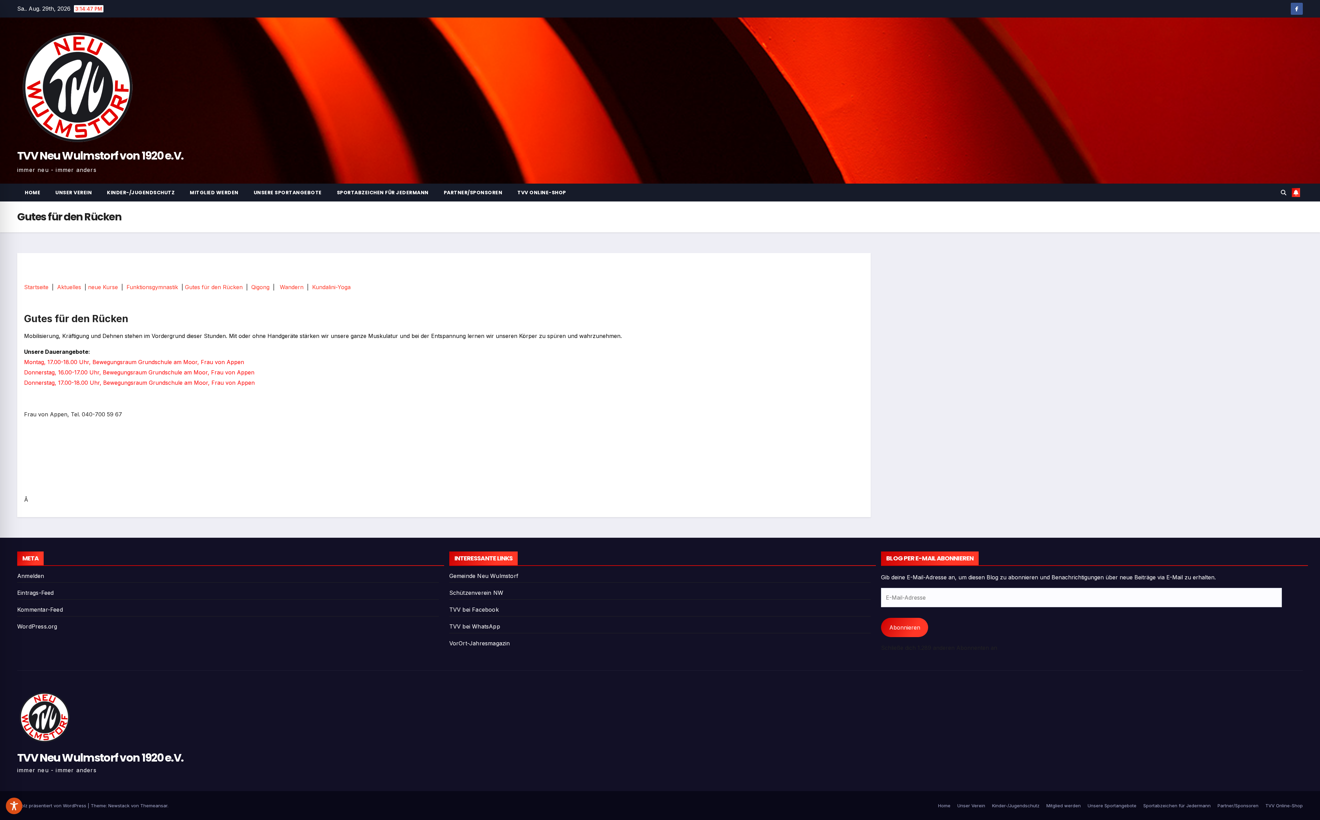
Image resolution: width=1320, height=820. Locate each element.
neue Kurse (103, 287)
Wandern (292, 287)
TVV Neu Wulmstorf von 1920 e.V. (100, 155)
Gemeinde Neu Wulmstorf (483, 575)
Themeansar (153, 805)
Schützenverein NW (476, 592)
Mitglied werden (214, 192)
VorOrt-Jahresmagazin (479, 643)
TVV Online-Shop (541, 192)
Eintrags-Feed (35, 592)
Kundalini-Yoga (331, 287)
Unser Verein (73, 192)
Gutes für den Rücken (214, 287)
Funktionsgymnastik (152, 287)
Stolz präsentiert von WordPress (52, 805)
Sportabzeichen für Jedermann (383, 192)
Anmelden (30, 575)
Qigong (260, 287)
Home (32, 192)
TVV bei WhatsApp (474, 626)
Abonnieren (904, 627)
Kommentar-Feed (40, 609)
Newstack (119, 805)
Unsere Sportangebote (288, 192)
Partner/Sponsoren (473, 192)
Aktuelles (69, 287)
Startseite (36, 287)
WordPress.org (37, 626)
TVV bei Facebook (474, 609)
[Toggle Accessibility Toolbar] (14, 806)
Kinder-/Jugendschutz (141, 192)
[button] (1283, 192)
